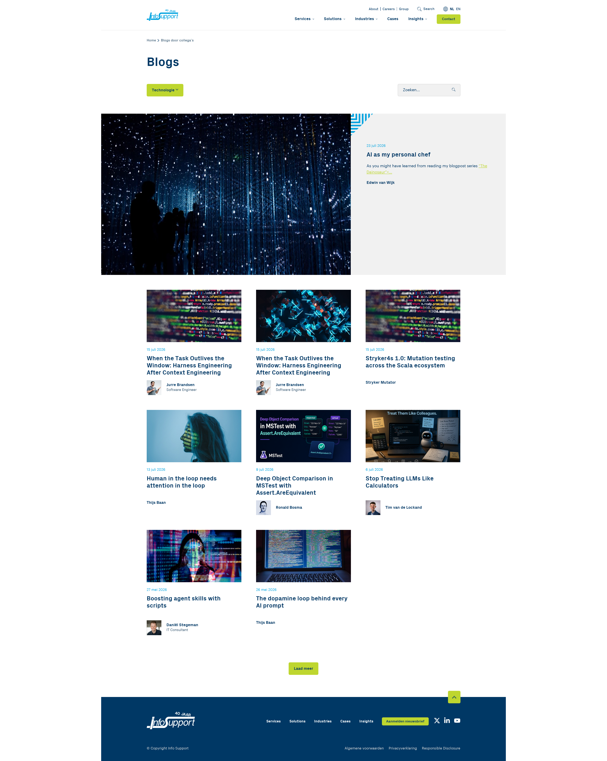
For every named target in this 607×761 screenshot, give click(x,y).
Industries (364, 19)
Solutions (333, 19)
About (373, 9)
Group (404, 9)
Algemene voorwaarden (364, 748)
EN (458, 9)
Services (303, 19)
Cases (392, 19)
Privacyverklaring (403, 748)
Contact (448, 19)
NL (452, 9)
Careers (389, 9)
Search (429, 9)
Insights (415, 19)
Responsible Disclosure (441, 748)
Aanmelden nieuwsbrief (405, 721)
